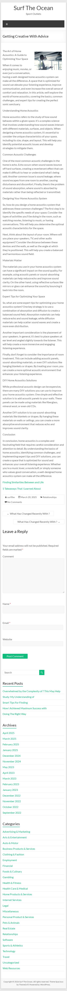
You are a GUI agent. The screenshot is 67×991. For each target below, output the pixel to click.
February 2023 (11, 784)
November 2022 (12, 801)
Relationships (50, 497)
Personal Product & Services (18, 916)
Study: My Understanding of (18, 696)
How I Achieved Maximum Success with (25, 708)
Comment (8, 556)
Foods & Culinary (12, 871)
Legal (5, 905)
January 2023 (10, 789)
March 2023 (9, 778)
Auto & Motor (10, 843)
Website (7, 639)
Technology (9, 951)
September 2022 (12, 812)
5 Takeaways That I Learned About (22, 488)
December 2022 (11, 795)
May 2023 (8, 767)
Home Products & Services (17, 894)
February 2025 (11, 744)
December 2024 (11, 755)
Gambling (8, 877)
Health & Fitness (12, 882)
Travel (6, 956)
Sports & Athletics (13, 945)
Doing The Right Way (14, 713)
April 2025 (8, 732)
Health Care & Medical (15, 888)
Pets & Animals (11, 922)
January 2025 (10, 750)
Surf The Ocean (33, 7)
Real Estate (9, 928)
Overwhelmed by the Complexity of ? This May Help (31, 691)
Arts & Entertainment (15, 837)
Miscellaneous (11, 911)
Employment (10, 860)
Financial (8, 865)
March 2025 (9, 738)
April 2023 (8, 772)
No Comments (14, 502)
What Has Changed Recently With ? (28, 513)
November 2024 (12, 761)
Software (8, 939)
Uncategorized (11, 962)
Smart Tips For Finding (15, 702)
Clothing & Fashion (13, 854)
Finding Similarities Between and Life (23, 482)
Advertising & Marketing (16, 831)
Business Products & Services (19, 848)
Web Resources (11, 968)
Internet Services (12, 899)
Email (6, 622)
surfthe (11, 497)
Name (7, 603)
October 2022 (10, 806)
